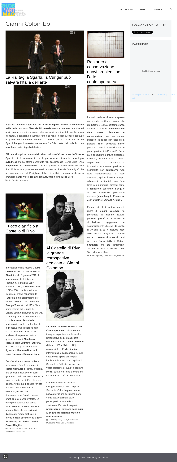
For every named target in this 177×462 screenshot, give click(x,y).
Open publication (140, 94)
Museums (23, 428)
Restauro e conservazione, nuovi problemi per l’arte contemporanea (104, 72)
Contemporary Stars (99, 256)
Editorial (112, 256)
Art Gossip (126, 9)
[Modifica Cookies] (5, 456)
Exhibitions (13, 428)
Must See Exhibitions (65, 423)
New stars (23, 180)
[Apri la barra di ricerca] (171, 9)
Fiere (142, 9)
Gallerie (157, 9)
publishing (162, 94)
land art (120, 256)
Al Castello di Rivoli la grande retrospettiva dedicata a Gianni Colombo (64, 258)
